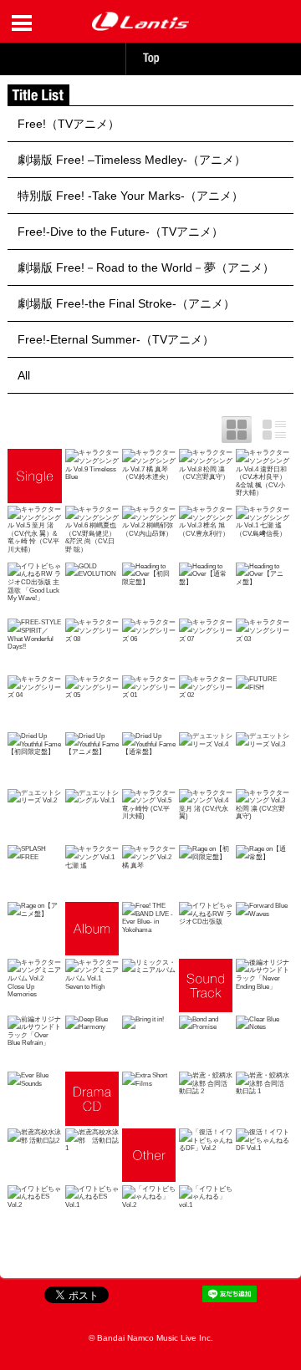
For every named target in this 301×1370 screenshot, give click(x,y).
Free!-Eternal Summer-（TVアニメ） (116, 339)
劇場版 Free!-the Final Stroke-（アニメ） (126, 303)
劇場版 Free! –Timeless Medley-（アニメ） (132, 159)
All (24, 375)
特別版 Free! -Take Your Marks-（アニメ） (130, 195)
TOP (150, 58)
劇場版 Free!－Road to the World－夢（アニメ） (146, 267)
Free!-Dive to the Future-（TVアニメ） (120, 231)
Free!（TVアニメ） (69, 123)
